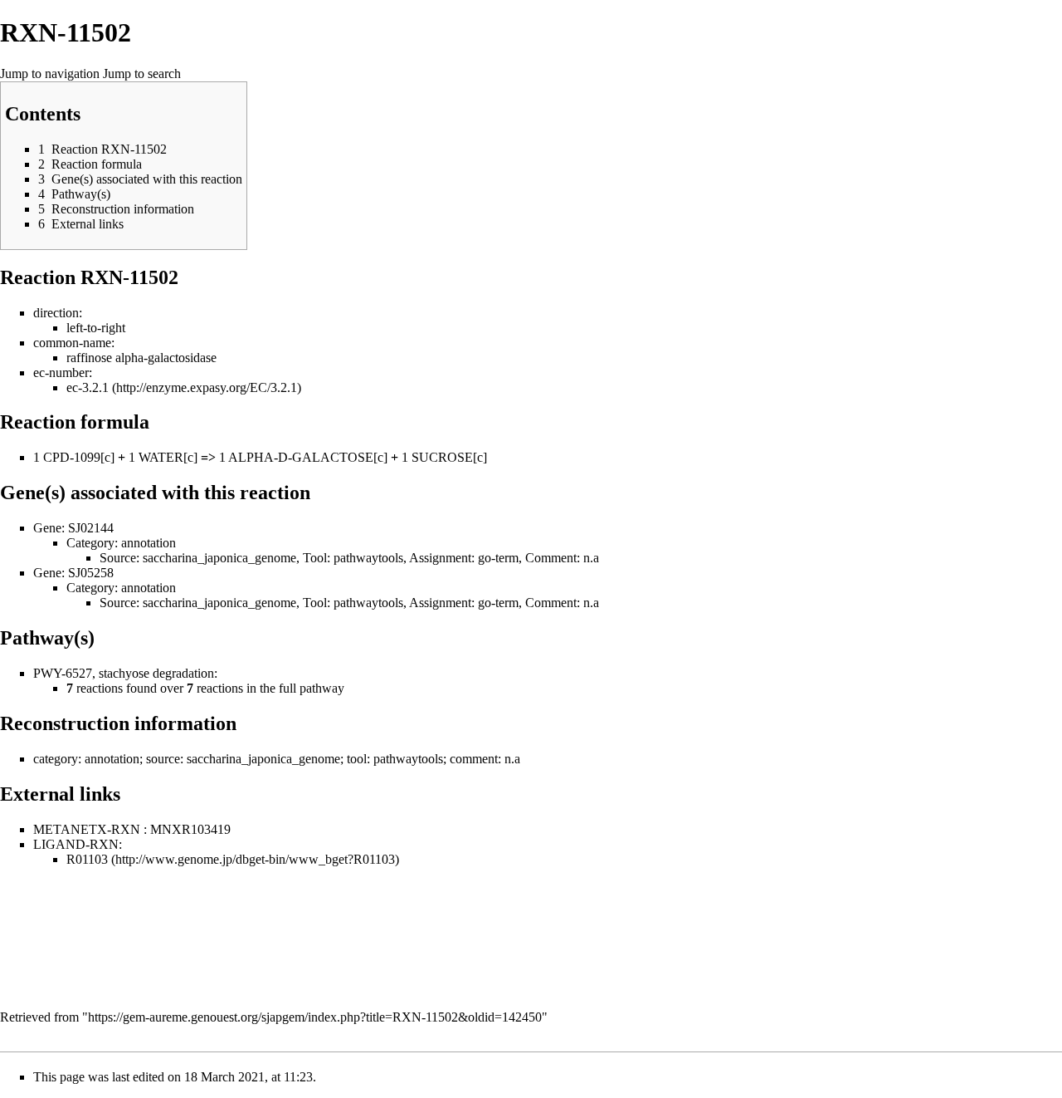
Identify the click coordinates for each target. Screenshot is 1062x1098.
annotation (148, 543)
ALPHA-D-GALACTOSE (300, 457)
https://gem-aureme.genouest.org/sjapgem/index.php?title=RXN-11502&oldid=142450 (315, 1017)
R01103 (87, 859)
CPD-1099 (71, 457)
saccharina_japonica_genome (219, 558)
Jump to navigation (50, 73)
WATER (161, 457)
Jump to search (142, 73)
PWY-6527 (62, 673)
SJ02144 (91, 528)
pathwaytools (368, 558)
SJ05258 (91, 573)
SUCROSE (442, 457)
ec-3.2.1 (87, 387)
